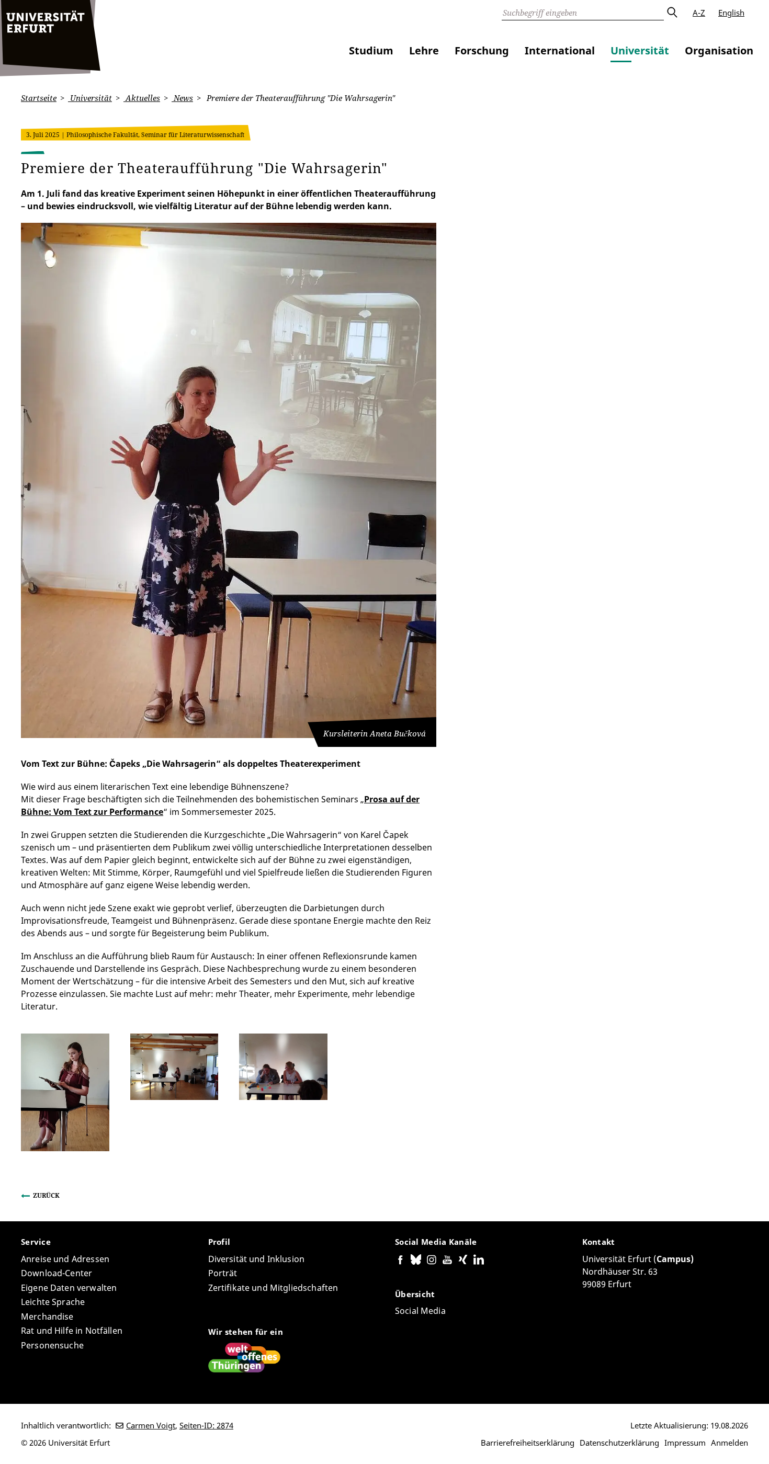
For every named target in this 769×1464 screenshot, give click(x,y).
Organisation (719, 50)
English (731, 12)
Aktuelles (141, 98)
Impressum (685, 1442)
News (182, 98)
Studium (371, 50)
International (560, 50)
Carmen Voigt (150, 1425)
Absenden (672, 12)
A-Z (699, 12)
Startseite (38, 98)
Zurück (46, 1195)
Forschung (482, 50)
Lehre (424, 50)
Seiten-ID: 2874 (206, 1425)
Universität (639, 50)
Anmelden (729, 1442)
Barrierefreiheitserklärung (527, 1442)
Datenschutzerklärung (619, 1442)
